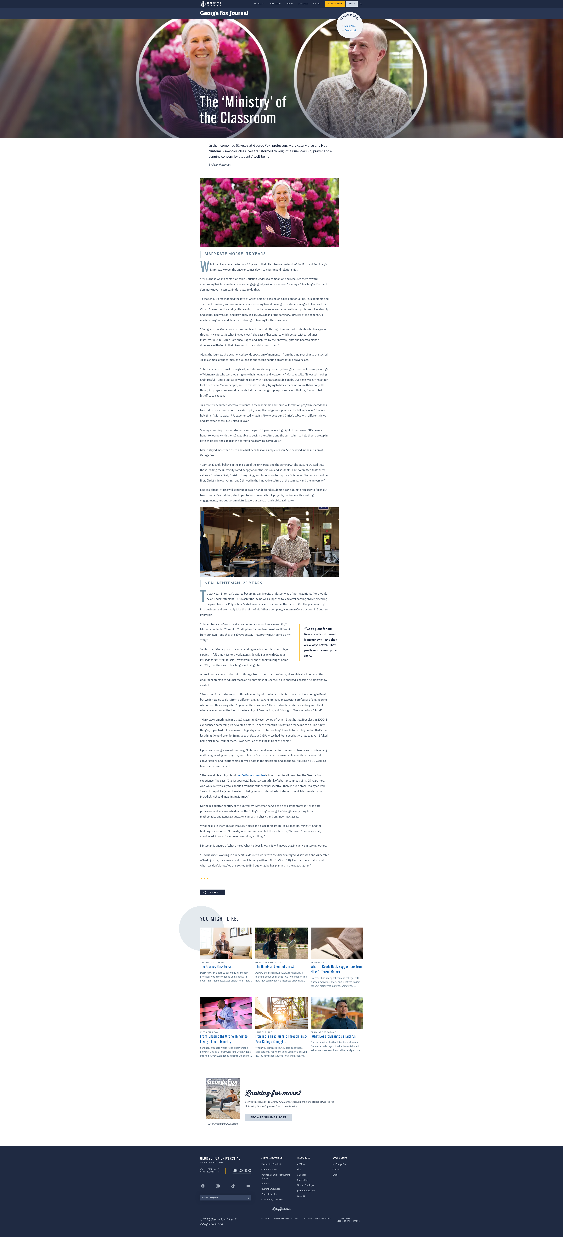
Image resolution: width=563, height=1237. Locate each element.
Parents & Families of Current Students (275, 1176)
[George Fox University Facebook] (202, 1186)
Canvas (336, 1169)
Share (214, 892)
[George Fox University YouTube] (248, 1186)
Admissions (276, 3)
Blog (299, 1169)
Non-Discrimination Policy (317, 1218)
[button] (361, 4)
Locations (302, 1196)
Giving (316, 3)
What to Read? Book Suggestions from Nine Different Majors (337, 969)
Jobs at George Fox (306, 1191)
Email (335, 1175)
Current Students (270, 1169)
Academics (259, 3)
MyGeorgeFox (339, 1164)
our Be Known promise (251, 775)
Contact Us (302, 1180)
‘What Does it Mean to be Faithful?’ (334, 1036)
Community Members (272, 1199)
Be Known (281, 1209)
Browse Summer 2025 (268, 1117)
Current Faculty (269, 1194)
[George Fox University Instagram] (218, 1186)
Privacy (265, 1218)
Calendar (301, 1175)
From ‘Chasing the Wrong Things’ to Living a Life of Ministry (224, 1039)
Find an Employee (305, 1185)
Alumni (265, 1184)
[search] (248, 1197)
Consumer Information (286, 1218)
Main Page (350, 26)
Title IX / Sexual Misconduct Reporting (348, 1220)
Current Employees (270, 1189)
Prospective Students (271, 1164)
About (290, 3)
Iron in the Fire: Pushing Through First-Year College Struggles (281, 1039)
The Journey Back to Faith (217, 967)
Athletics (303, 3)
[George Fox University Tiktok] (233, 1186)
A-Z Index (302, 1164)
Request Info (335, 3)
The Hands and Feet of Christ (274, 967)
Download (350, 31)
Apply (352, 3)
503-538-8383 (242, 1171)
